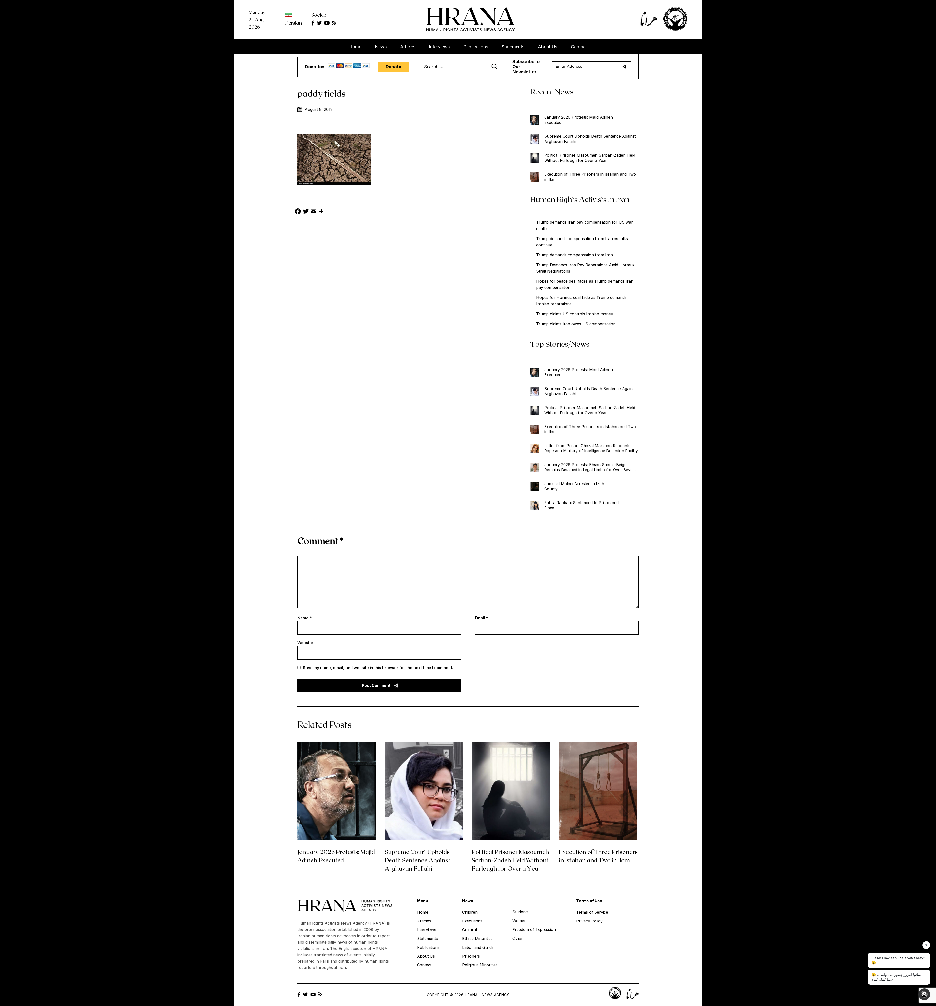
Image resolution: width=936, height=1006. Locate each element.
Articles (407, 46)
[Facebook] (298, 211)
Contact (579, 46)
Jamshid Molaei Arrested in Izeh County (574, 486)
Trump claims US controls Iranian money (574, 313)
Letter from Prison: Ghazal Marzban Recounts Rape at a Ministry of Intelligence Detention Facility (591, 448)
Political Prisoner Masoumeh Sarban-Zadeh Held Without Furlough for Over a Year (589, 158)
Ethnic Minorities (477, 938)
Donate (393, 66)
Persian (293, 23)
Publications (475, 46)
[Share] (321, 211)
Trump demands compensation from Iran (574, 254)
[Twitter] (306, 211)
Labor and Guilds (478, 947)
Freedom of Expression (534, 929)
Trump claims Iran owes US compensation (575, 323)
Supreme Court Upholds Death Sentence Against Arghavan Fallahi (590, 139)
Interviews (439, 46)
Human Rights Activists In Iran (580, 199)
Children (470, 912)
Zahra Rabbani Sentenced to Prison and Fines (581, 505)
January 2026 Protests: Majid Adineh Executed (578, 120)
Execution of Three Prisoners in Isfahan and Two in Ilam (590, 177)
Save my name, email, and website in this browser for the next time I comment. (378, 667)
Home (355, 46)
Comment (320, 540)
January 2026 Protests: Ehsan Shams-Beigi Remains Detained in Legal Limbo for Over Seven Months (589, 467)
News (381, 46)
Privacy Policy (589, 921)
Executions (472, 921)
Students (520, 912)
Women (519, 920)
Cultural (469, 929)
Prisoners (471, 956)
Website (305, 642)
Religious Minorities (479, 964)
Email (481, 617)
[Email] (313, 211)
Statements (513, 46)
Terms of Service (592, 912)
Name (304, 617)
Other (517, 938)
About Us (547, 46)
